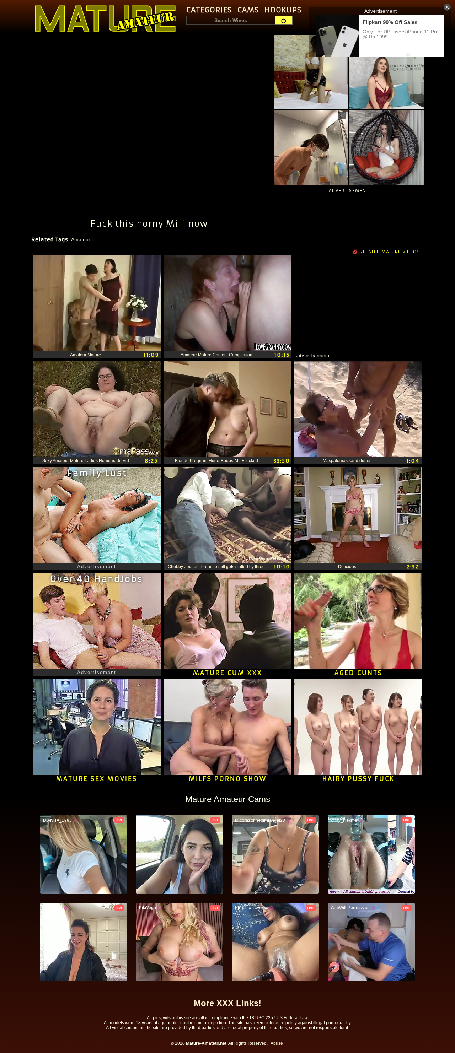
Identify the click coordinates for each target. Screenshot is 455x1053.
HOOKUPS (282, 9)
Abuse (277, 1043)
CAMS (248, 9)
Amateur (80, 239)
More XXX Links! (227, 1003)
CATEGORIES (209, 9)
